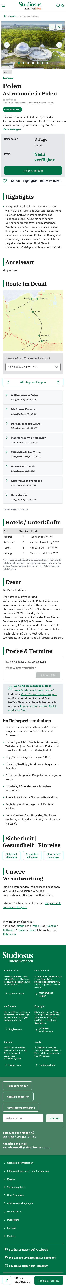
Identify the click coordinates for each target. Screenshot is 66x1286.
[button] (33, 45)
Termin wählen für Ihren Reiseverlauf (27, 358)
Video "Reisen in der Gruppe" (39, 694)
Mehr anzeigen (12, 129)
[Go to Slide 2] (24, 63)
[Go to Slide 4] (33, 63)
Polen (13, 16)
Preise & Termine (33, 170)
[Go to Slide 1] (19, 63)
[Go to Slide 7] (47, 63)
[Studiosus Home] (30, 6)
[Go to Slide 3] (28, 63)
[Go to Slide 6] (42, 63)
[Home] (4, 16)
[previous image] (7, 45)
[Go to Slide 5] (38, 63)
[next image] (59, 45)
